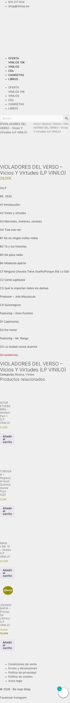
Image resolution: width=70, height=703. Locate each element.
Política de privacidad (22, 672)
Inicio (36, 123)
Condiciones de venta (22, 664)
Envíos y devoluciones (22, 668)
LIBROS (13, 79)
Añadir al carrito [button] (7, 439)
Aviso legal (15, 681)
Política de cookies (20, 676)
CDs (11, 70)
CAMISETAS (16, 75)
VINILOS (13, 66)
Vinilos (57, 123)
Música (46, 123)
